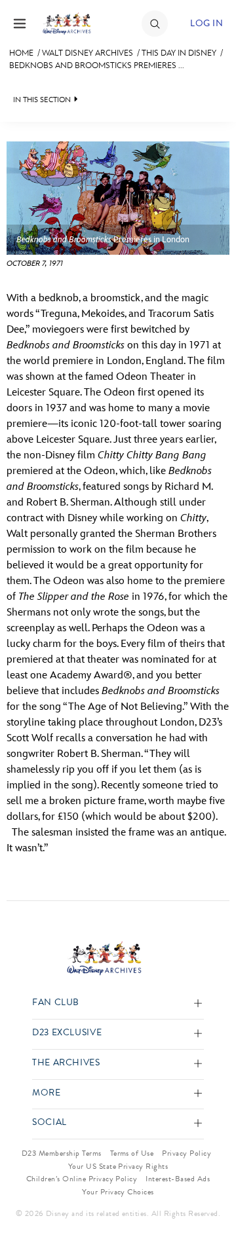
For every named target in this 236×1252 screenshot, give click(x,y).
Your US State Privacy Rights (118, 1166)
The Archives (66, 1063)
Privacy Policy (186, 1153)
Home (21, 53)
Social (49, 1122)
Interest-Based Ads (178, 1179)
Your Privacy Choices (118, 1192)
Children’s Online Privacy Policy (81, 1179)
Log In (206, 23)
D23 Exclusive (67, 1033)
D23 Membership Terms (62, 1153)
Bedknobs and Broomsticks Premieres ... (96, 65)
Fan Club (55, 1002)
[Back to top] (211, 1208)
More (46, 1093)
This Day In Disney (179, 53)
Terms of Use (132, 1153)
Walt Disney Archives (87, 53)
